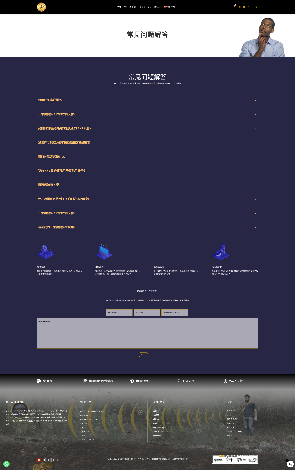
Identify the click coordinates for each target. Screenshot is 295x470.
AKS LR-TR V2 (85, 431)
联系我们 (157, 7)
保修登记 (230, 423)
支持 (149, 7)
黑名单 (230, 435)
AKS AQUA (84, 423)
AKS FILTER (84, 415)
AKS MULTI (84, 435)
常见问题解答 (232, 419)
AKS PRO (83, 427)
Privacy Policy (158, 427)
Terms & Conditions (160, 431)
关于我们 (133, 7)
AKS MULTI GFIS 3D (87, 439)
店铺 (125, 7)
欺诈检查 (230, 427)
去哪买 (142, 7)
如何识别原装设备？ (235, 431)
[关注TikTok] (256, 7)
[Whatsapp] (6, 464)
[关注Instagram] (252, 7)
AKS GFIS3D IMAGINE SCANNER (93, 411)
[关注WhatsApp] (240, 7)
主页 (119, 7)
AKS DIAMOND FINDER (89, 419)
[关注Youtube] (244, 7)
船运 (155, 423)
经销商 (156, 419)
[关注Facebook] (248, 7)
